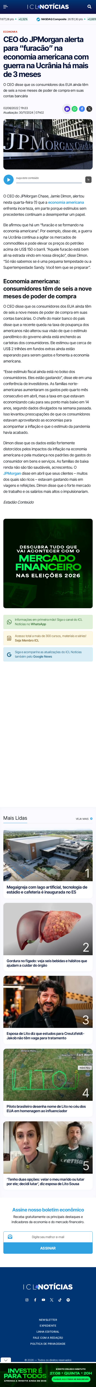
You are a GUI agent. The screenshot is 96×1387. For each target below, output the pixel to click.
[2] (48, 929)
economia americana (66, 202)
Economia (10, 31)
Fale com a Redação (48, 1337)
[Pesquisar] (89, 6)
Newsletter (48, 1319)
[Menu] (6, 7)
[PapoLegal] (67, 109)
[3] (48, 1001)
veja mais (83, 818)
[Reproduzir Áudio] (9, 180)
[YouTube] (43, 1300)
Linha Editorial (48, 1331)
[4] (48, 1074)
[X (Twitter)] (89, 109)
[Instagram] (27, 1300)
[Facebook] (82, 109)
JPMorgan (12, 473)
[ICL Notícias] (48, 6)
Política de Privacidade (48, 1343)
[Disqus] (48, 730)
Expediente (48, 1325)
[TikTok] (60, 1300)
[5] (48, 1147)
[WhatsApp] (74, 109)
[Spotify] (68, 1300)
